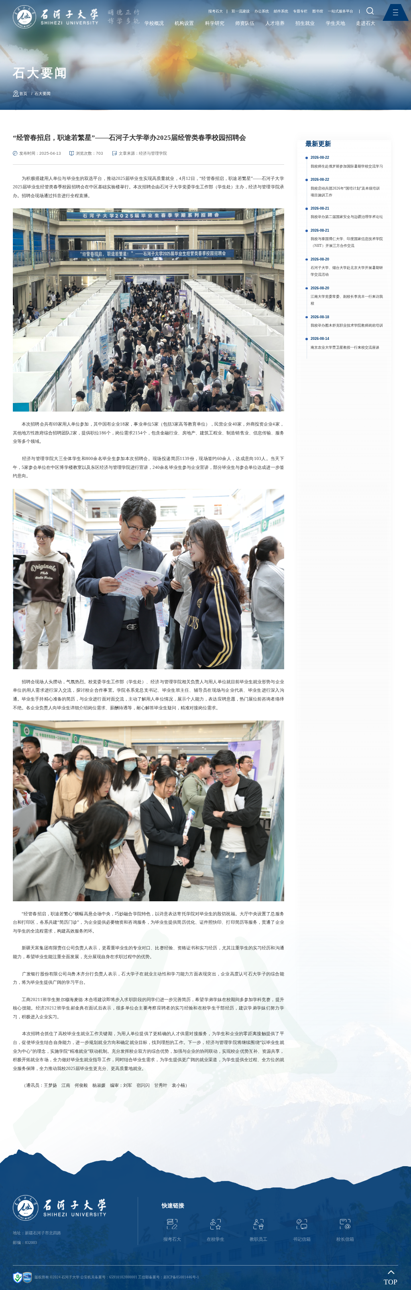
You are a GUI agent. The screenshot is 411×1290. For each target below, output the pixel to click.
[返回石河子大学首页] (55, 8)
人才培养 (275, 23)
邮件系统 (281, 11)
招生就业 (305, 23)
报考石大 (215, 11)
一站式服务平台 (340, 11)
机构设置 (184, 23)
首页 (23, 93)
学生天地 (335, 23)
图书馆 (317, 11)
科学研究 (214, 23)
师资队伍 (244, 23)
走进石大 (365, 23)
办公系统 (261, 11)
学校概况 (154, 23)
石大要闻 (43, 93)
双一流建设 (241, 11)
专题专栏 (300, 11)
